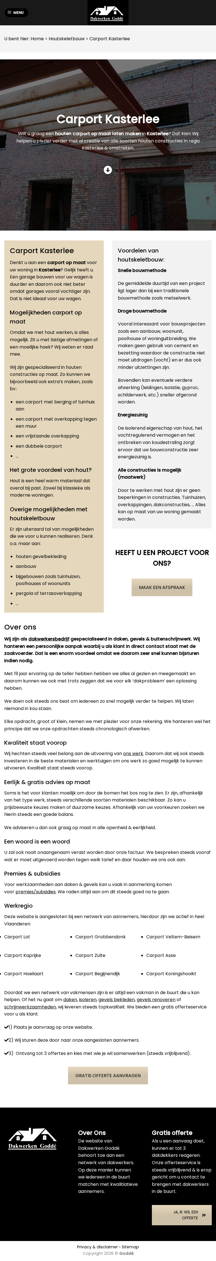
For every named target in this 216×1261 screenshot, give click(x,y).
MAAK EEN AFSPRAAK (162, 587)
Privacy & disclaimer (97, 1247)
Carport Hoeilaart (24, 973)
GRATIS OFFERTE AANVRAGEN (108, 1075)
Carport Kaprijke (22, 955)
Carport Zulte (90, 955)
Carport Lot (17, 937)
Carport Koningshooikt (171, 973)
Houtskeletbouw (67, 38)
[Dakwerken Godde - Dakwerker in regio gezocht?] (108, 12)
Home (37, 38)
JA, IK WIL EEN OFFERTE (185, 1215)
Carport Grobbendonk (100, 937)
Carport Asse (161, 955)
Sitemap (130, 1247)
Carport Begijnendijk (97, 973)
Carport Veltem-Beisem (173, 937)
